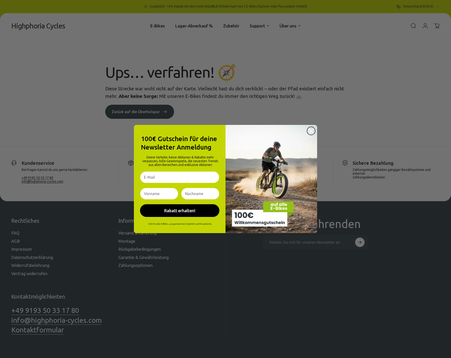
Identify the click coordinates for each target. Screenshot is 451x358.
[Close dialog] (311, 131)
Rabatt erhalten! (179, 210)
